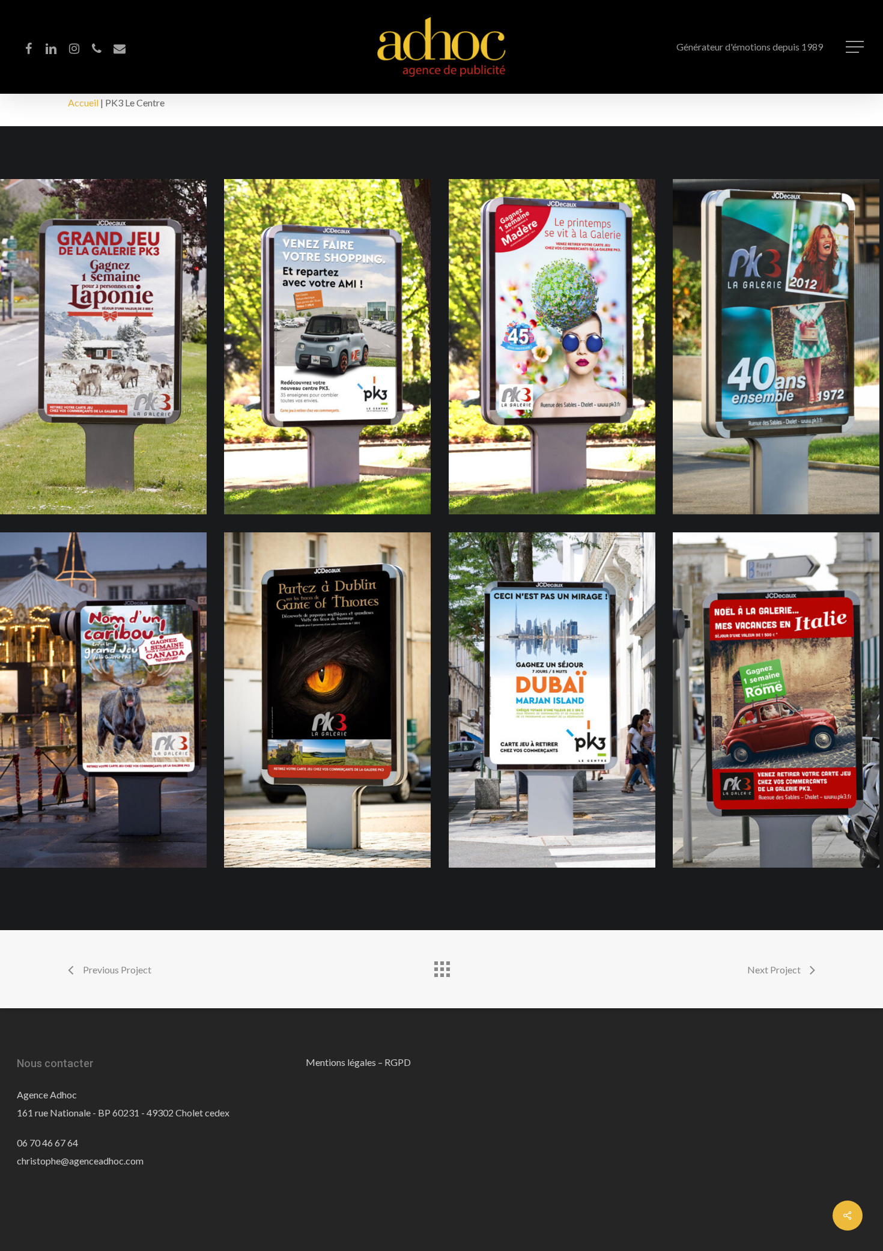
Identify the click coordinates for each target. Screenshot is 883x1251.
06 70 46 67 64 (47, 1142)
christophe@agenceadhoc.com (80, 1160)
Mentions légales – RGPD (358, 1062)
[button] (856, 47)
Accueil (83, 102)
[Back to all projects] (441, 966)
